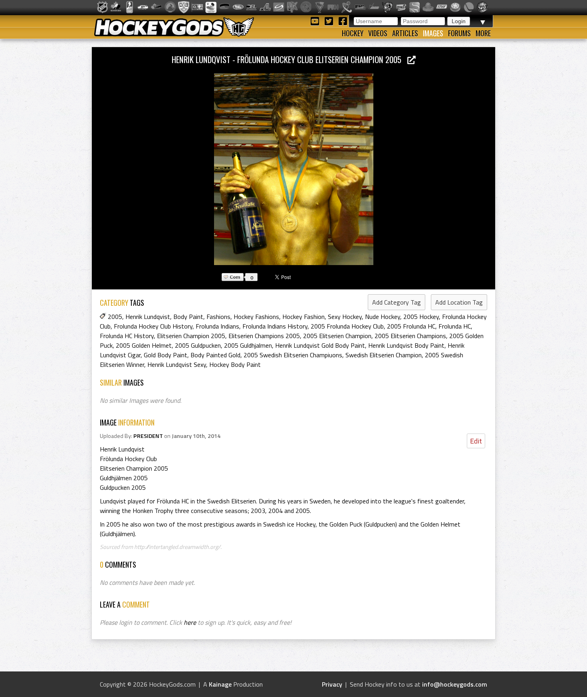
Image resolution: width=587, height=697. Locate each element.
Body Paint (188, 316)
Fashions (218, 316)
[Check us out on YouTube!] (316, 21)
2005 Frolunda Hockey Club (347, 326)
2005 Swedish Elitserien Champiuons (293, 355)
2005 (115, 316)
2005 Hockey (421, 316)
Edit (476, 441)
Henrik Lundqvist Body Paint (406, 345)
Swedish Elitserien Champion (383, 355)
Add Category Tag (396, 302)
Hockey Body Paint (235, 364)
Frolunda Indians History (274, 326)
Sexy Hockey (345, 316)
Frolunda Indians (217, 326)
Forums (459, 33)
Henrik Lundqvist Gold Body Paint (320, 345)
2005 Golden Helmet (144, 345)
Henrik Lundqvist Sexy (176, 364)
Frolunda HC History (127, 336)
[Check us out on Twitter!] (330, 21)
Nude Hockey (382, 316)
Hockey (352, 33)
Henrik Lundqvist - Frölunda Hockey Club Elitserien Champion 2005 (289, 59)
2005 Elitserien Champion (337, 336)
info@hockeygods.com (454, 684)
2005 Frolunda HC (411, 326)
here (190, 622)
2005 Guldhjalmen (248, 345)
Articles (405, 33)
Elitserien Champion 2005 (191, 336)
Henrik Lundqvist (147, 316)
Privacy (332, 684)
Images (433, 33)
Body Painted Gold (215, 355)
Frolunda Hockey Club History (153, 326)
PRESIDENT (148, 436)
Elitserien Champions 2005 (264, 336)
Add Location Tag (459, 302)
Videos (377, 33)
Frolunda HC (454, 326)
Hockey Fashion (303, 316)
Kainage (220, 684)
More (483, 33)
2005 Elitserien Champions (410, 336)
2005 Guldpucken (198, 345)
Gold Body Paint (165, 355)
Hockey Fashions (256, 316)
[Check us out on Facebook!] (343, 21)
